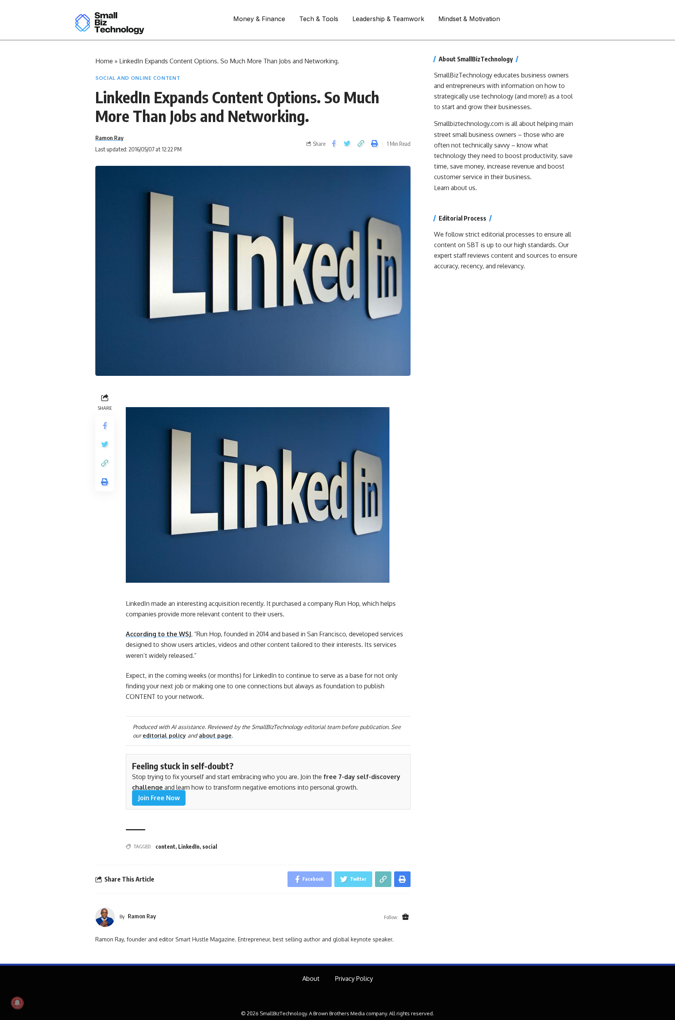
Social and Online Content (137, 78)
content (165, 846)
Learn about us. (455, 188)
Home (104, 61)
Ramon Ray (109, 137)
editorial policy (164, 735)
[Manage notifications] (17, 1003)
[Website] (405, 917)
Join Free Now (159, 798)
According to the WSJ (158, 634)
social (209, 846)
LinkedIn (189, 846)
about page (215, 735)
